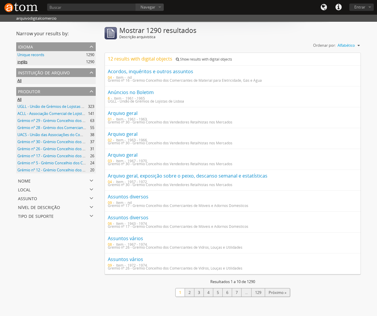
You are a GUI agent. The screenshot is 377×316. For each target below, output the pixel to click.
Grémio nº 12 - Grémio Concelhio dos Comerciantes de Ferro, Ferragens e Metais (87, 170)
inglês (22, 61)
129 (258, 292)
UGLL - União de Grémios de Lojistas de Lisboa (57, 106)
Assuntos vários (125, 238)
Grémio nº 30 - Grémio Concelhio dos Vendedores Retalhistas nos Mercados (83, 141)
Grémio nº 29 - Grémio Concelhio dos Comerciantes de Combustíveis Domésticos (87, 120)
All (19, 80)
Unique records (30, 54)
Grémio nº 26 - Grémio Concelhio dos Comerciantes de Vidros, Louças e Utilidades (88, 148)
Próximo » (277, 292)
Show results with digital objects (205, 59)
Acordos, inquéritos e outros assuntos (150, 71)
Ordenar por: (324, 45)
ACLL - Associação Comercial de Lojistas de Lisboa (60, 113)
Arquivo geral (123, 113)
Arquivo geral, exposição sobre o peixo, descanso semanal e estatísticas (187, 176)
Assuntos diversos (128, 196)
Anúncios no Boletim (131, 92)
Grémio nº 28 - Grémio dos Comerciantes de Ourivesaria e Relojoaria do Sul (82, 127)
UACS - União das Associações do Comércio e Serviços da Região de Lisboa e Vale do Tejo (94, 134)
